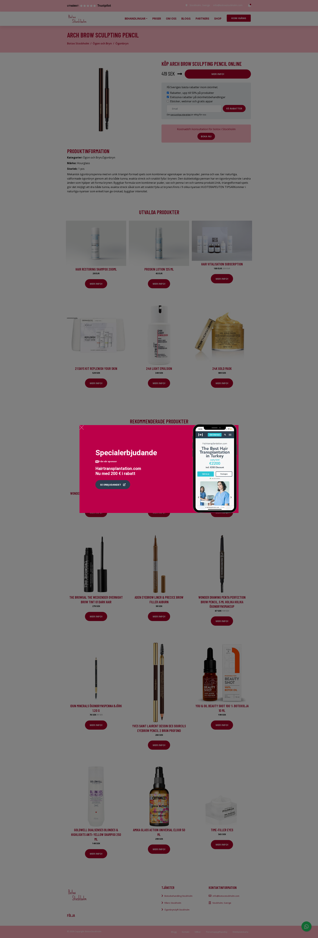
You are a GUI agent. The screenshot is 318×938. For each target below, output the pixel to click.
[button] (112, 484)
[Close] (82, 427)
